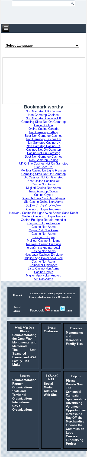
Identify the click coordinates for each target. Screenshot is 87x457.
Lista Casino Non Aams (43, 268)
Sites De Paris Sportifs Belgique (43, 198)
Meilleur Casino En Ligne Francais (44, 170)
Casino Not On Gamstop (43, 153)
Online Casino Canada (43, 128)
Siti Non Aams (43, 279)
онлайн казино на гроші (43, 247)
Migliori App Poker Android (43, 275)
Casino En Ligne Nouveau (43, 209)
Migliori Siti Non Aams (43, 230)
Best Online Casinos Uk (43, 181)
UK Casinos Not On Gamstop (43, 177)
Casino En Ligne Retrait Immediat (43, 220)
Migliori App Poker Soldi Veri (44, 258)
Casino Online (43, 125)
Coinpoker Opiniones (44, 265)
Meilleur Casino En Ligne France (43, 216)
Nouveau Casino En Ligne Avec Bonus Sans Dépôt (43, 213)
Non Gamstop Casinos (43, 115)
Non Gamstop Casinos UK (43, 118)
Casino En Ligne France (43, 223)
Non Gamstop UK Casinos (43, 111)
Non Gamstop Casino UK (44, 142)
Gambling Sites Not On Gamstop (43, 122)
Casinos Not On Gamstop (43, 149)
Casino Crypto (43, 195)
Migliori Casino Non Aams (43, 188)
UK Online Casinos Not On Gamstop (43, 163)
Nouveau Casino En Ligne (43, 244)
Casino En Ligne (43, 237)
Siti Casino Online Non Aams (43, 201)
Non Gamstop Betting (43, 132)
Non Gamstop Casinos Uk (43, 139)
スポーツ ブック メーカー (43, 205)
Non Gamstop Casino (43, 160)
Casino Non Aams (44, 184)
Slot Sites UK (43, 167)
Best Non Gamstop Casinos (43, 135)
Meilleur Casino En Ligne (43, 240)
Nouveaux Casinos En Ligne (44, 254)
